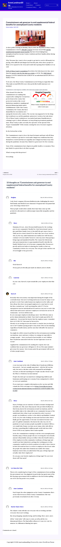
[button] (30, 3)
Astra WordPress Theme (46, 542)
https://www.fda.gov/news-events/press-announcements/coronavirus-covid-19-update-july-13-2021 (33, 389)
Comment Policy (31, 7)
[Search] (57, 5)
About (36, 3)
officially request (27, 50)
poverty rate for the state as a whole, (23, 73)
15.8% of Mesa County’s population (17, 71)
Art (40, 7)
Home (28, 3)
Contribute (29, 5)
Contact (38, 5)
